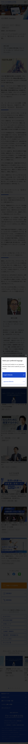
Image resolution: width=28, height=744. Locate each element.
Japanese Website (8, 381)
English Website (7, 374)
